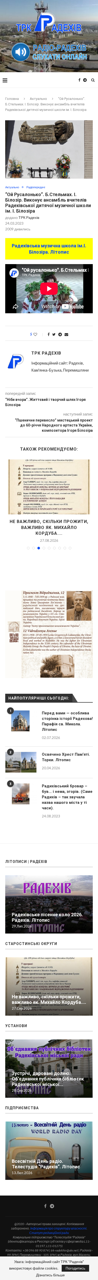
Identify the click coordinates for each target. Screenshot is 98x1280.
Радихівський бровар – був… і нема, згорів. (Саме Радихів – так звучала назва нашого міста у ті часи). (67, 791)
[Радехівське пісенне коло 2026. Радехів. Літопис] (49, 486)
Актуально (38, 99)
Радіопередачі (35, 187)
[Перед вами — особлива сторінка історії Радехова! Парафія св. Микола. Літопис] (21, 715)
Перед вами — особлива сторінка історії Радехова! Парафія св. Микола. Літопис (67, 715)
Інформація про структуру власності (58, 1223)
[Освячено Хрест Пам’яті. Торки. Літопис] (21, 756)
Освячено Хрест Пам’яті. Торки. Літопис (66, 751)
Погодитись (75, 1268)
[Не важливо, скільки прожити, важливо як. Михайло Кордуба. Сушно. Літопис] (49, 981)
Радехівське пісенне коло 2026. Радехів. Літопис (47, 911)
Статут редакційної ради (49, 1227)
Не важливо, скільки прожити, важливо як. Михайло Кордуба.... (49, 993)
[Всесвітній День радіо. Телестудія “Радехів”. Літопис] (49, 1145)
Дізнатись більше (50, 1275)
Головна (12, 99)
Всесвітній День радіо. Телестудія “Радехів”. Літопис (46, 1158)
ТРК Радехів (29, 217)
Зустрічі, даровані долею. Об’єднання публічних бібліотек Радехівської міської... (48, 1073)
